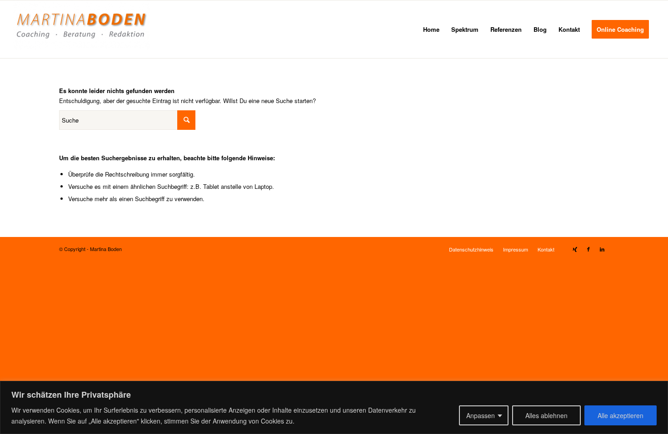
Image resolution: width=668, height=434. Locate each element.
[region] (334, 407)
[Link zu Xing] (575, 249)
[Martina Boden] (81, 29)
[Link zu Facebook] (588, 249)
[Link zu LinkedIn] (602, 249)
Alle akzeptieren (620, 415)
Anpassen (480, 415)
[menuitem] (431, 29)
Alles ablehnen (546, 415)
